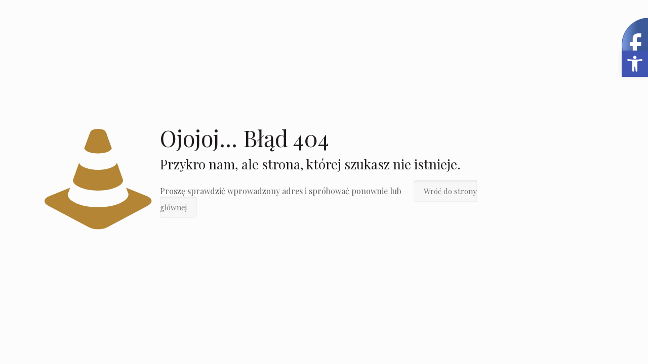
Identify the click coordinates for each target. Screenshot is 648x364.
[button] (635, 64)
